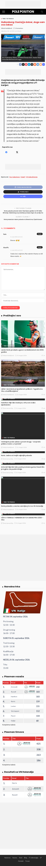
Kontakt (21, 861)
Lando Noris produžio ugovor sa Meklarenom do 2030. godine (22, 351)
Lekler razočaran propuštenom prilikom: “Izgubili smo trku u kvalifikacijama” (22, 390)
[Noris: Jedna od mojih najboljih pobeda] (23, 452)
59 (44, 447)
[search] (42, 12)
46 (44, 459)
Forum (27, 861)
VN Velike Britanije (31, 177)
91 (44, 523)
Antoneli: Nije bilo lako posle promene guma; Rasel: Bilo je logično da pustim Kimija (22, 468)
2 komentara (19, 28)
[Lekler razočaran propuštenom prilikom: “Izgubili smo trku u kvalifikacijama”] (23, 373)
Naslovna (7, 858)
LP (41, 858)
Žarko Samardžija (8, 408)
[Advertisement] (23, 4)
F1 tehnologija (33, 858)
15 (44, 355)
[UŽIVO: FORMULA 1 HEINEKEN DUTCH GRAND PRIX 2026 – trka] (23, 514)
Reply (39, 234)
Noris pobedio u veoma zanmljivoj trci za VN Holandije (22, 506)
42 (44, 394)
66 (44, 408)
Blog (25, 858)
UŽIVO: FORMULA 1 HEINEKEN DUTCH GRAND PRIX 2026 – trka (22, 519)
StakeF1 (23, 177)
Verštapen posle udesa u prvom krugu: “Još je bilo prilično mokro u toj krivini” (21, 443)
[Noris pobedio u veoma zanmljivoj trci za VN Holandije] (23, 490)
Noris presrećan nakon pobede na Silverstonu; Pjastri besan (23, 219)
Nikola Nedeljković (6, 28)
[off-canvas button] (3, 11)
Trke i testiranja (8, 18)
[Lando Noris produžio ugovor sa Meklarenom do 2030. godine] (23, 334)
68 (44, 509)
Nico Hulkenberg (14, 177)
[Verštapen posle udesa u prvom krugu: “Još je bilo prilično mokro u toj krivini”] (23, 425)
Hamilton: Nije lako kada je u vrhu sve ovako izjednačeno (18, 404)
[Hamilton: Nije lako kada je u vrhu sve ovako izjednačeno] (23, 399)
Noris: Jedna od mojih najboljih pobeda (16, 455)
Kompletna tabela (8, 725)
